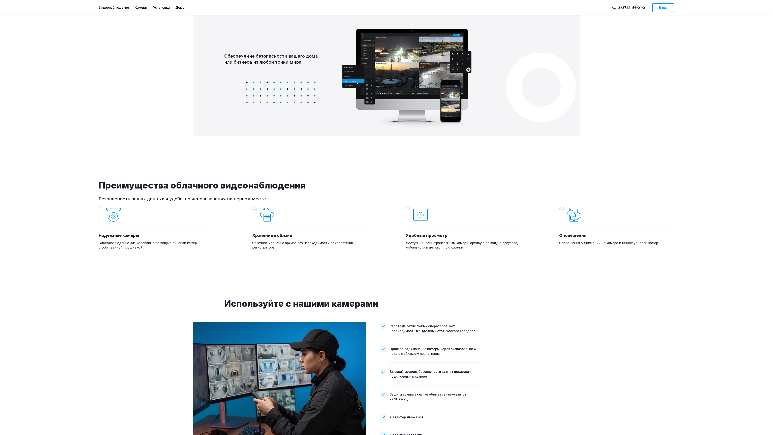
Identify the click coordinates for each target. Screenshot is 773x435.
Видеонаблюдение (114, 7)
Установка (161, 7)
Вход (663, 8)
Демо (180, 7)
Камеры (141, 7)
